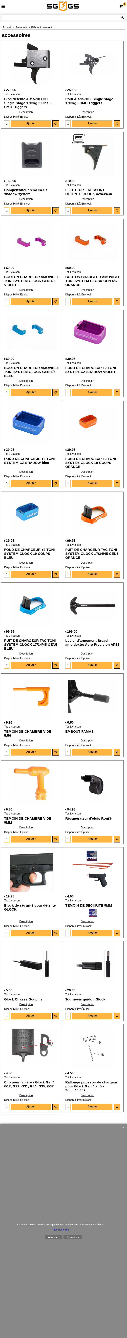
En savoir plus (61, 1229)
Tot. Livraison (12, 94)
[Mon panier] (121, 6)
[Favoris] (56, 124)
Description (26, 112)
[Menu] (3, 7)
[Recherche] (122, 17)
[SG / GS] (63, 6)
